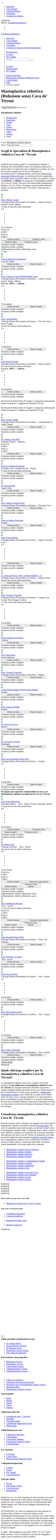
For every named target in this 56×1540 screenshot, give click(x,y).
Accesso (9, 54)
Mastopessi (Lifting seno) (16, 1220)
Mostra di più (7, 1062)
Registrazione (11, 52)
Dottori (9, 122)
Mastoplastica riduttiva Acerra (18, 1177)
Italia (8, 82)
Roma (8, 1398)
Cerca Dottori (11, 9)
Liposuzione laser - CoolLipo (18, 1416)
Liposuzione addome (14, 1439)
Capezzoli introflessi (14, 1216)
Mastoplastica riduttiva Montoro (19, 1154)
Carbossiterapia (12, 1444)
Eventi (9, 1470)
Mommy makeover (14, 1225)
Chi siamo (10, 1454)
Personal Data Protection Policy (19, 1459)
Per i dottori (11, 1472)
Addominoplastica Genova (17, 1371)
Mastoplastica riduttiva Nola (17, 1168)
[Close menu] (2, 2)
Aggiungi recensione (14, 16)
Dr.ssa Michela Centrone (16, 1346)
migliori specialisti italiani (42, 1137)
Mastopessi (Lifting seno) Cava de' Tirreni (23, 1203)
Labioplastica (11, 1437)
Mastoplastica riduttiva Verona (18, 1389)
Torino (9, 1405)
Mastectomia (11, 1426)
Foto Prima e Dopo (14, 1486)
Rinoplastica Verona (14, 1364)
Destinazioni (11, 1490)
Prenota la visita (39, 239)
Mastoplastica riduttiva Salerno (19, 1152)
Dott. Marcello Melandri (16, 1353)
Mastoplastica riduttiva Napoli (18, 1179)
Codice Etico (11, 1456)
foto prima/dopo (42, 1125)
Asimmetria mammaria (15, 1214)
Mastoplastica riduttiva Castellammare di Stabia (25, 1161)
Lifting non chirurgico (15, 1435)
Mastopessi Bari (12, 1387)
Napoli (9, 1403)
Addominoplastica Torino (16, 1369)
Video (8, 132)
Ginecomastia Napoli (15, 1366)
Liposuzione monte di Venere (18, 1442)
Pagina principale (13, 75)
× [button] (31, 142)
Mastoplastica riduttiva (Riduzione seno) (22, 78)
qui (48, 1504)
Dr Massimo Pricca (14, 1348)
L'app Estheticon (13, 1475)
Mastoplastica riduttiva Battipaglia (20, 1166)
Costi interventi (12, 1488)
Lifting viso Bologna (14, 1380)
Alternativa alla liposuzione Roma (20, 1382)
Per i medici (11, 57)
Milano (9, 1400)
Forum (9, 127)
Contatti (9, 1468)
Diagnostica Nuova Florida (17, 1350)
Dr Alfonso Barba (13, 1343)
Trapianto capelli (13, 1421)
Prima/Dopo (11, 129)
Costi (8, 125)
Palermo (9, 1407)
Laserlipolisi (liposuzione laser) (19, 1423)
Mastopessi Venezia (14, 1362)
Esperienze (10, 13)
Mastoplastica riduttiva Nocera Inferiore (22, 1149)
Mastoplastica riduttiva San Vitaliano (21, 1175)
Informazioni (11, 118)
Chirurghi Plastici (13, 11)
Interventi (10, 6)
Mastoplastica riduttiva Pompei (19, 1156)
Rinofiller (10, 1419)
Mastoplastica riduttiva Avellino (19, 1163)
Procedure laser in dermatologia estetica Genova (26, 1385)
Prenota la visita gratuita (39, 882)
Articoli (9, 134)
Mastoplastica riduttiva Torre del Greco (22, 1172)
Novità (9, 1483)
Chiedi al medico (13, 239)
